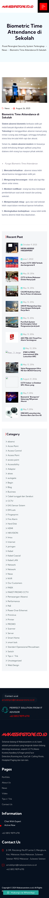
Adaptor (11, 469)
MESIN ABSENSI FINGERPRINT (27, 249)
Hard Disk (12, 523)
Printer (11, 619)
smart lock (12, 642)
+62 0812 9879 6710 (20, 716)
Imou (10, 537)
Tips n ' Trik (13, 656)
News (7, 108)
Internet (11, 542)
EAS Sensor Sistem (16, 505)
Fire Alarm (12, 519)
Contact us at (18, 698)
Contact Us (7, 804)
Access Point (13, 455)
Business (12, 491)
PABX (10, 587)
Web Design (13, 665)
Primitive (12, 615)
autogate (12, 478)
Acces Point (13, 446)
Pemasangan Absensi (18, 596)
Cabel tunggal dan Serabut (20, 496)
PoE (9, 606)
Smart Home (13, 637)
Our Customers (15, 583)
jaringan (11, 546)
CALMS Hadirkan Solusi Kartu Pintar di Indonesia (31, 293)
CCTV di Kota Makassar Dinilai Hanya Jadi (30, 278)
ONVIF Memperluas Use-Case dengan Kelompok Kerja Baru (31, 308)
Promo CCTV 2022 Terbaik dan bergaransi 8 (31, 264)
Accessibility (13, 464)
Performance (14, 601)
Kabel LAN (13, 560)
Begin (10, 482)
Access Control (15, 450)
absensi (11, 441)
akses (10, 473)
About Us (6, 782)
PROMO (12, 624)
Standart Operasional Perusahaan (23, 647)
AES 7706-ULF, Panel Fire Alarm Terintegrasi (31, 339)
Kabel (10, 551)
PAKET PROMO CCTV (18, 592)
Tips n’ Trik (7, 799)
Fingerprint (13, 514)
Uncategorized (14, 660)
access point (13, 460)
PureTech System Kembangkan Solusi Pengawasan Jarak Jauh (30, 324)
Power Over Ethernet (17, 610)
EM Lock (12, 510)
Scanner (11, 628)
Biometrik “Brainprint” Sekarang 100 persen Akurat (30, 399)
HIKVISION (13, 533)
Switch (11, 651)
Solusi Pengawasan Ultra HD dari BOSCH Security (31, 369)
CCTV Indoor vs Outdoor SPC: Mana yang (31, 384)
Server (11, 633)
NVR (10, 578)
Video (4, 793)
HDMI (10, 528)
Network (12, 564)
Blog (10, 487)
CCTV (10, 501)
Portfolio (6, 777)
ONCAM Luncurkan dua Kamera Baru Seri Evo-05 (31, 414)
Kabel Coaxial (14, 555)
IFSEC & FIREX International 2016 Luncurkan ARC (30, 354)
